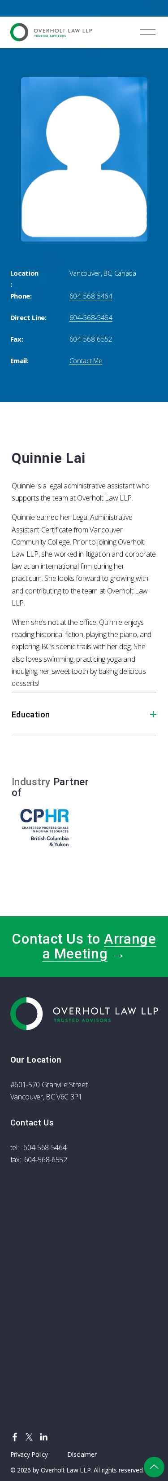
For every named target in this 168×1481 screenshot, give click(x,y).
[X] (29, 1437)
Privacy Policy (29, 1454)
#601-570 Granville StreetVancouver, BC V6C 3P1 (49, 1091)
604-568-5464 (44, 1147)
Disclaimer (81, 1454)
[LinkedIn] (43, 1437)
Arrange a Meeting (99, 946)
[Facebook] (14, 1437)
